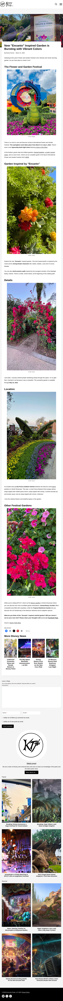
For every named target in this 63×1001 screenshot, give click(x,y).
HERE (27, 157)
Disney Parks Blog (15, 623)
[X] (7, 996)
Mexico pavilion (35, 603)
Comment (5, 685)
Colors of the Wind (41, 147)
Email (25, 713)
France (53, 486)
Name (5, 713)
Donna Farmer (10, 53)
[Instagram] (10, 996)
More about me (30, 772)
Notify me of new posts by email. (13, 721)
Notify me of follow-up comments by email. (17, 717)
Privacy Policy (26, 992)
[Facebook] (3, 996)
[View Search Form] (56, 4)
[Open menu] (61, 4)
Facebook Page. (53, 618)
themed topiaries (39, 152)
